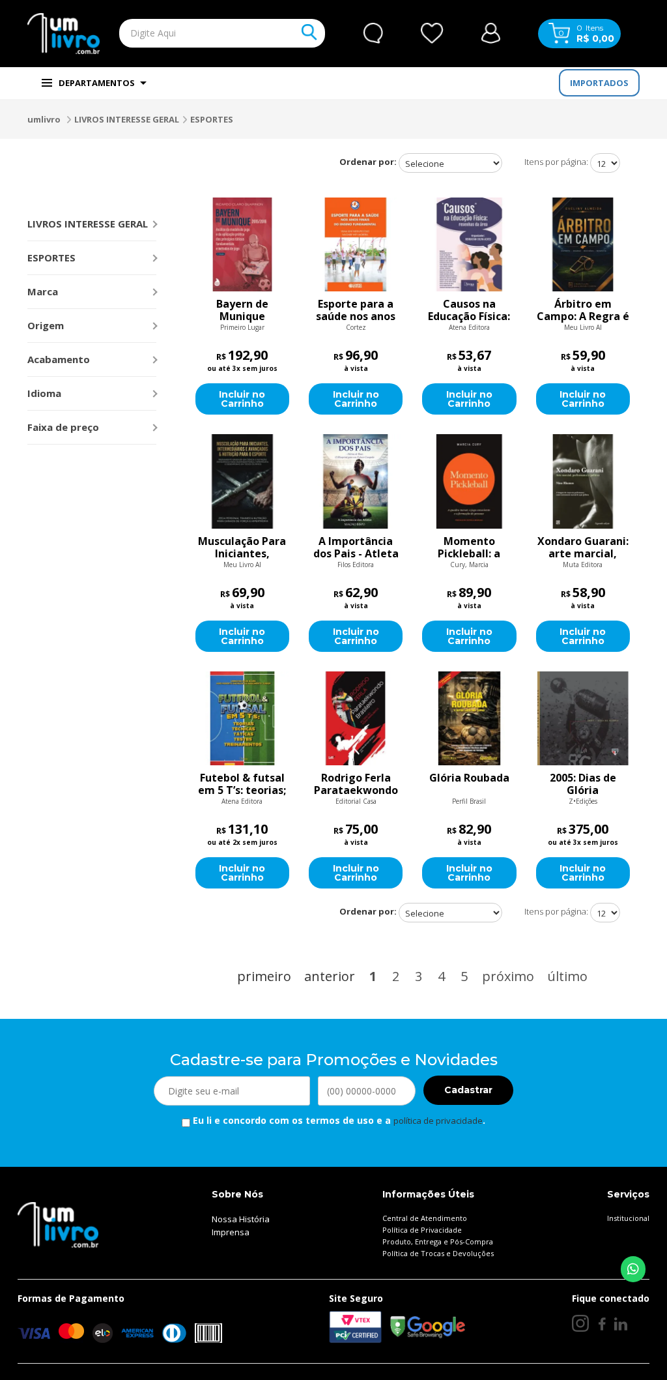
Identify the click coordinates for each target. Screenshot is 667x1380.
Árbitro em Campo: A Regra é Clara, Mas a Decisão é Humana (583, 310)
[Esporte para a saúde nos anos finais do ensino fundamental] (356, 244)
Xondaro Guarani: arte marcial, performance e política (583, 547)
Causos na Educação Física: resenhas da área (469, 310)
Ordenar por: (368, 162)
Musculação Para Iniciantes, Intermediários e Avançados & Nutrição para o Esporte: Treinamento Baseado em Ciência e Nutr (242, 547)
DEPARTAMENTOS (97, 83)
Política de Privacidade (422, 1230)
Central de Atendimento (424, 1218)
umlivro (44, 119)
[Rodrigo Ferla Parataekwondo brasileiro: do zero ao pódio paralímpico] (356, 718)
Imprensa (230, 1232)
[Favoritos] (432, 33)
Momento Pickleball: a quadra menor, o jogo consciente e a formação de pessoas (469, 547)
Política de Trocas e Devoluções (438, 1253)
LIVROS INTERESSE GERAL (126, 119)
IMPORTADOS (599, 83)
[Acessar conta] (490, 32)
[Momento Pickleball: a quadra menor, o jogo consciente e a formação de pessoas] (469, 481)
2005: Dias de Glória (583, 784)
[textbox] (195, 33)
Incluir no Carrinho (242, 399)
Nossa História (241, 1219)
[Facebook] (601, 1324)
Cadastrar (468, 1090)
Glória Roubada (469, 778)
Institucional (628, 1218)
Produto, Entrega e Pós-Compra (437, 1241)
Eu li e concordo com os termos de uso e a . (337, 1120)
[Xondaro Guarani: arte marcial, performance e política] (583, 481)
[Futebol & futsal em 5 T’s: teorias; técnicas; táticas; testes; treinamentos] (242, 718)
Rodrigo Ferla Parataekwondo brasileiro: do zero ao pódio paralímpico (356, 784)
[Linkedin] (620, 1324)
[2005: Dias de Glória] (583, 718)
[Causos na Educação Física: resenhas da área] (469, 244)
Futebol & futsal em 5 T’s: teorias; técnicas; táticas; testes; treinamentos (242, 784)
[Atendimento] (373, 33)
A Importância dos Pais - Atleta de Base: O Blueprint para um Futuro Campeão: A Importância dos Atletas (356, 547)
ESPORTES (211, 119)
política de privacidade (438, 1120)
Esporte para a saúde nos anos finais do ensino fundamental (356, 310)
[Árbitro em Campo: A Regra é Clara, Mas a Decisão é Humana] (583, 244)
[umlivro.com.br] (58, 1223)
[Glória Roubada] (469, 718)
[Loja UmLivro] (63, 33)
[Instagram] (580, 1323)
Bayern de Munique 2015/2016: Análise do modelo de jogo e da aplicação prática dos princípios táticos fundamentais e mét (242, 310)
